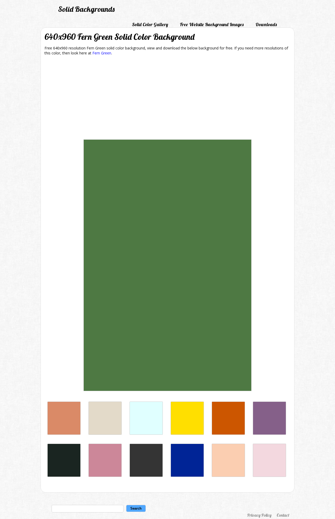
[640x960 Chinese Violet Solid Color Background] (269, 433)
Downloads (266, 24)
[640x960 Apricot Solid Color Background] (228, 475)
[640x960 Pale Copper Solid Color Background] (64, 433)
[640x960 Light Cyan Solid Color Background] (146, 433)
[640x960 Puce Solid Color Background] (105, 475)
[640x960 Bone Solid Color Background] (105, 433)
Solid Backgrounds (86, 9)
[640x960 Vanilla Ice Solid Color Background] (269, 475)
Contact (283, 515)
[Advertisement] (167, 98)
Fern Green (101, 52)
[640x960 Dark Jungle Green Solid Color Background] (64, 475)
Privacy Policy (259, 515)
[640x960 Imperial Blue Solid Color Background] (187, 475)
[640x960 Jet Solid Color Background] (146, 475)
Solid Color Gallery (150, 24)
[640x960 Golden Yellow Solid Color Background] (187, 433)
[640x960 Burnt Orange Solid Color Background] (228, 433)
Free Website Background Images (212, 24)
